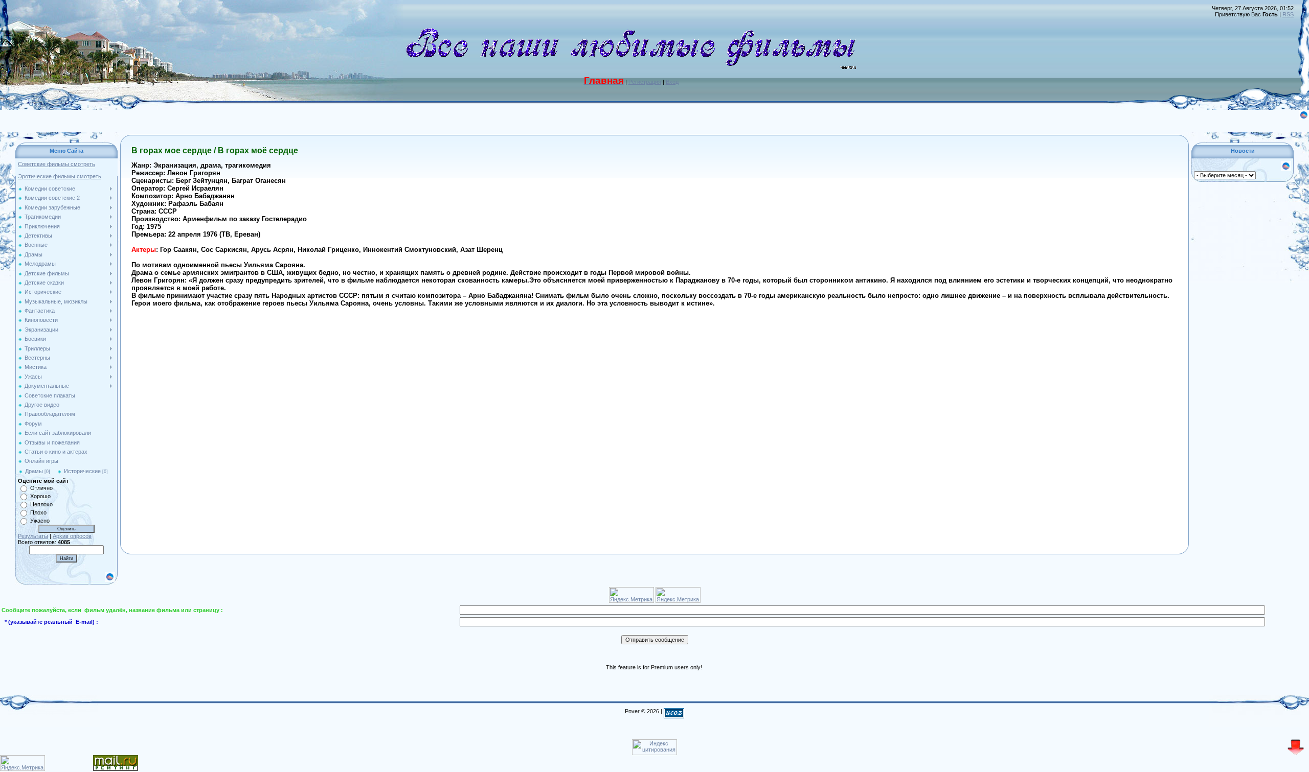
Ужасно (40, 521)
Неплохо (41, 504)
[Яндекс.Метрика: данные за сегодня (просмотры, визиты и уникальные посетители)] (22, 763)
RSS (1288, 14)
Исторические (82, 471)
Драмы (34, 471)
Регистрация (644, 82)
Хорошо (40, 496)
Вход (672, 82)
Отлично (41, 488)
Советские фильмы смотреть (56, 164)
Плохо (38, 512)
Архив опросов (72, 536)
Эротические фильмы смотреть (59, 176)
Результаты (33, 536)
